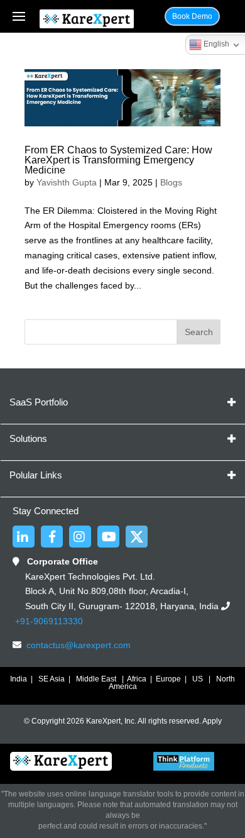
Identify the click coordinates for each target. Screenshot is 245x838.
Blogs (171, 182)
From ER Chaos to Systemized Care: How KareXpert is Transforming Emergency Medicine (118, 160)
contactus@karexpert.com (78, 645)
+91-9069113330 (48, 621)
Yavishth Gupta (66, 182)
